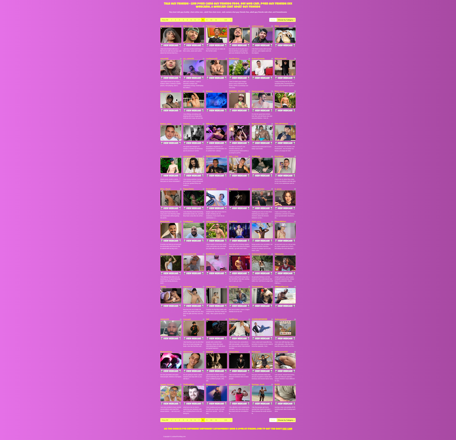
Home (273, 20)
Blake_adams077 (281, 26)
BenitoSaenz (188, 91)
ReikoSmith (165, 221)
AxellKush (256, 156)
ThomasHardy (257, 287)
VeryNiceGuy (234, 58)
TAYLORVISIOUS (281, 124)
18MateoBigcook (281, 287)
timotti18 (209, 352)
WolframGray (211, 384)
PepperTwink (188, 189)
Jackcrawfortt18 (189, 254)
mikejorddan (234, 352)
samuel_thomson (167, 384)
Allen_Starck (165, 189)
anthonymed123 (281, 352)
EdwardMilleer (280, 221)
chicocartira (188, 352)
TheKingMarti (188, 384)
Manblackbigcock (259, 124)
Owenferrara (234, 26)
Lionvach (187, 319)
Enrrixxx (209, 91)
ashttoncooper (258, 26)
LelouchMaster (212, 221)
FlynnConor (211, 26)
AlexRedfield (234, 254)
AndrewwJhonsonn (260, 254)
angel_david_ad (166, 26)
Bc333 (277, 384)
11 (216, 20)
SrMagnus (210, 124)
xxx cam (287, 429)
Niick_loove (279, 91)
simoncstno (211, 287)
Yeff (207, 319)
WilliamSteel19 (280, 58)
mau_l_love (233, 156)
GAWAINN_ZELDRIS (237, 91)
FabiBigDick (188, 221)
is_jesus (278, 189)
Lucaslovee (233, 124)
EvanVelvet (279, 156)
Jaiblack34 (164, 319)
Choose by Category (286, 20)
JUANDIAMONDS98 (259, 319)
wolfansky (164, 156)
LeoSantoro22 (211, 58)
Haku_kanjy (188, 26)
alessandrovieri (258, 189)
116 (225, 20)
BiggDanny (233, 287)
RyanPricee (233, 189)
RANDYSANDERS (213, 156)
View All (165, 20)
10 (211, 20)
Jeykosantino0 (281, 319)
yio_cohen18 (188, 58)
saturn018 (164, 58)
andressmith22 (189, 156)
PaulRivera (233, 319)
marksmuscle (234, 384)
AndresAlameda (258, 58)
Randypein (256, 352)
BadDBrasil (210, 254)
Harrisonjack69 (258, 91)
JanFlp (163, 287)
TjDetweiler (279, 254)
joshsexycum (165, 91)
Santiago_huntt (258, 384)
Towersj (186, 124)
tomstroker (187, 287)
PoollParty (233, 221)
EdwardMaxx (165, 254)
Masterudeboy (166, 352)
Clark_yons (256, 221)
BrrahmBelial (211, 189)
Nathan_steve (165, 124)
